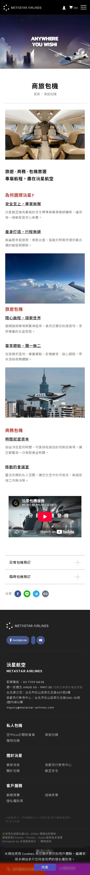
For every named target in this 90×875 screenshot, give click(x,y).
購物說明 (46, 841)
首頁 (37, 94)
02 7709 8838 (33, 682)
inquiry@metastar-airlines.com (30, 707)
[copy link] (45, 593)
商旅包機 (50, 94)
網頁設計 (30, 841)
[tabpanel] (45, 42)
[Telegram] (36, 593)
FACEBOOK (20, 640)
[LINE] (27, 593)
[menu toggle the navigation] (83, 7)
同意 (45, 867)
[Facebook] (17, 593)
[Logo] (22, 7)
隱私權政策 (63, 859)
